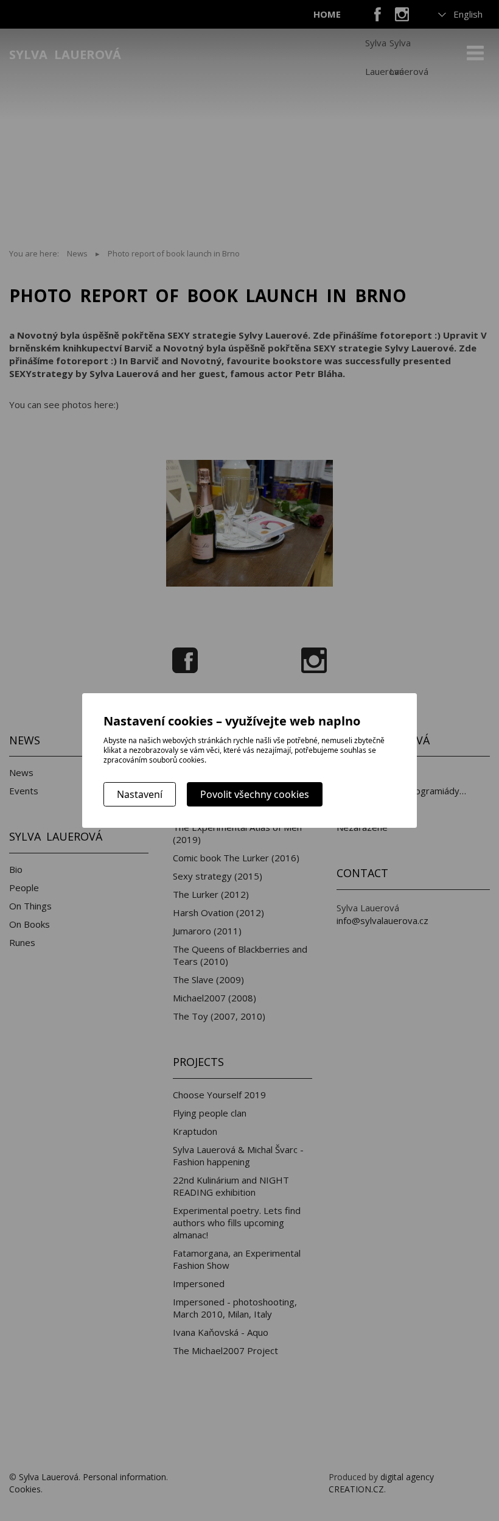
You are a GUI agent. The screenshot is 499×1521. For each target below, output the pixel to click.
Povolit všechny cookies (254, 794)
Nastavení (139, 794)
